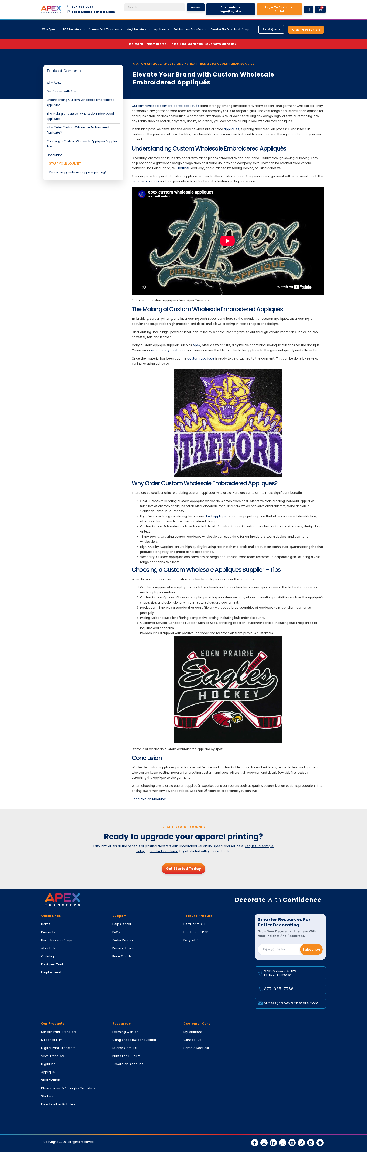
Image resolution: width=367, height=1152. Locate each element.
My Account (193, 1032)
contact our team (164, 851)
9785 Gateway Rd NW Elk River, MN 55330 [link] (280, 973)
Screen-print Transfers (104, 29)
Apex (196, 345)
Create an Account (127, 1064)
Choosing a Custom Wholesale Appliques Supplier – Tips (83, 143)
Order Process (123, 940)
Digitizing (48, 1064)
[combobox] (154, 7)
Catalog (47, 956)
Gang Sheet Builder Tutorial (134, 1040)
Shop (245, 29)
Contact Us (193, 1040)
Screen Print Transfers (58, 1032)
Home (46, 924)
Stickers (47, 1096)
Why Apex (54, 82)
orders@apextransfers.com (291, 1003)
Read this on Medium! (149, 799)
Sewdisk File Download (225, 29)
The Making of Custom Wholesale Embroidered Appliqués (80, 116)
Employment (51, 972)
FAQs (116, 932)
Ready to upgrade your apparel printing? (77, 172)
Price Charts (122, 956)
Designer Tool (52, 964)
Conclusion (54, 155)
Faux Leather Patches (58, 1104)
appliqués (231, 129)
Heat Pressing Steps (57, 940)
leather (184, 168)
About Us (48, 948)
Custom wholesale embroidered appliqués (165, 106)
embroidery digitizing (168, 350)
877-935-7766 (279, 989)
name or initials (146, 181)
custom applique (200, 358)
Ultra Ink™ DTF (195, 924)
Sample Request (196, 1048)
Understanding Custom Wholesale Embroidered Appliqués (80, 102)
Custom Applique (147, 64)
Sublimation (50, 1080)
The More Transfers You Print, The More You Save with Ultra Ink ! (183, 44)
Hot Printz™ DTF (196, 932)
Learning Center (125, 1032)
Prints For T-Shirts (126, 1056)
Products (48, 932)
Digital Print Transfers (58, 1048)
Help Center (121, 924)
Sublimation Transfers (188, 29)
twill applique (216, 516)
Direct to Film (52, 1040)
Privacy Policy (123, 948)
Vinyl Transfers (136, 29)
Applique (160, 29)
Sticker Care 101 (124, 1048)
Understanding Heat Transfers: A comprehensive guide (208, 64)
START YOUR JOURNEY (65, 163)
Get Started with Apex (62, 91)
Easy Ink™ (191, 940)
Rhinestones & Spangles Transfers (68, 1088)
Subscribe (311, 949)
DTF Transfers (72, 29)
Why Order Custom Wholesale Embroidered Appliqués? (78, 130)
